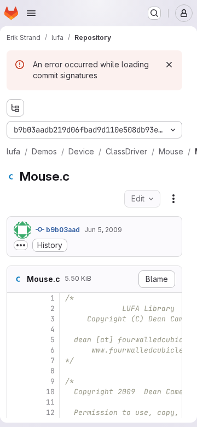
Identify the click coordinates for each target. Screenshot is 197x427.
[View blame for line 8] (16, 371)
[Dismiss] (169, 64)
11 (50, 402)
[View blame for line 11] (16, 402)
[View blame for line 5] (16, 339)
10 (50, 391)
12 (50, 412)
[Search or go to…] (154, 13)
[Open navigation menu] (31, 13)
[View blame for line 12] (16, 412)
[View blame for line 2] (16, 308)
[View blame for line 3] (16, 319)
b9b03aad (62, 230)
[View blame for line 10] (16, 391)
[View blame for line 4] (16, 329)
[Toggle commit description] (21, 245)
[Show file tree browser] (15, 108)
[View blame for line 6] (16, 350)
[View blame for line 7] (16, 360)
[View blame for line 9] (16, 381)
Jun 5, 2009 (103, 230)
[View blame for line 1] (16, 298)
